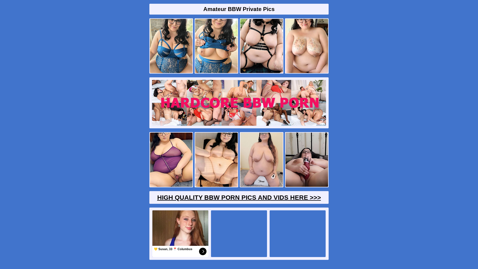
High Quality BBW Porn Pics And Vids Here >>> (239, 197)
